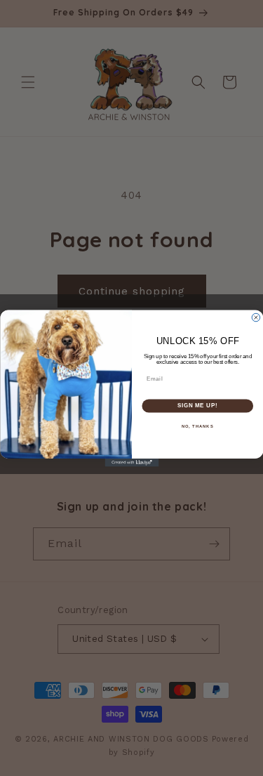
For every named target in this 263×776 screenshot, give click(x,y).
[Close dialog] (256, 317)
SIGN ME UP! (197, 405)
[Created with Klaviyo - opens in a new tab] (131, 463)
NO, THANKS (197, 425)
